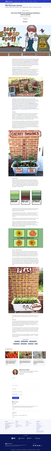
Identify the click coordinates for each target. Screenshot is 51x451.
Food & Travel (30, 7)
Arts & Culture (7, 7)
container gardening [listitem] (24, 341)
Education (30, 1)
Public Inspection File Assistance (32, 449)
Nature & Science (35, 7)
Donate (16, 1)
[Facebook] (23, 22)
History (21, 7)
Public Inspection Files (24, 449)
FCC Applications (18, 449)
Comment (13, 377)
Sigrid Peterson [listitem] (17, 341)
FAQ (5, 429)
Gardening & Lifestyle (25, 7)
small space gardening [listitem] (32, 341)
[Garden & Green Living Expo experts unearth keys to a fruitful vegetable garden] (11, 354)
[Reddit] (25, 22)
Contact (6, 421)
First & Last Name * (15, 385)
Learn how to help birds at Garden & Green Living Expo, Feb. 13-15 (38, 362)
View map (6, 428)
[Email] (27, 22)
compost (20, 105)
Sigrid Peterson (25, 18)
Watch (19, 1)
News (27, 1)
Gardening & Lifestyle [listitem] (25, 10)
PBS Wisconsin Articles (13, 6)
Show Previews (17, 7)
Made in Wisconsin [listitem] (24, 343)
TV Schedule (23, 1)
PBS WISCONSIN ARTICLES (9, 3)
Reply (13, 417)
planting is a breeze (25, 108)
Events (14, 7)
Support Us (34, 1)
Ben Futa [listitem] (36, 343)
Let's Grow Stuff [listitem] (30, 343)
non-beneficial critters (31, 103)
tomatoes (20, 114)
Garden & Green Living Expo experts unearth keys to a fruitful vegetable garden (11, 362)
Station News (39, 7)
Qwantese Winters (27, 61)
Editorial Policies (13, 449)
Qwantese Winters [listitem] (16, 343)
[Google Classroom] (26, 22)
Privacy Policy (38, 449)
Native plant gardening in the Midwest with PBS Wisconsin (25, 362)
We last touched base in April (16, 69)
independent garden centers (33, 74)
